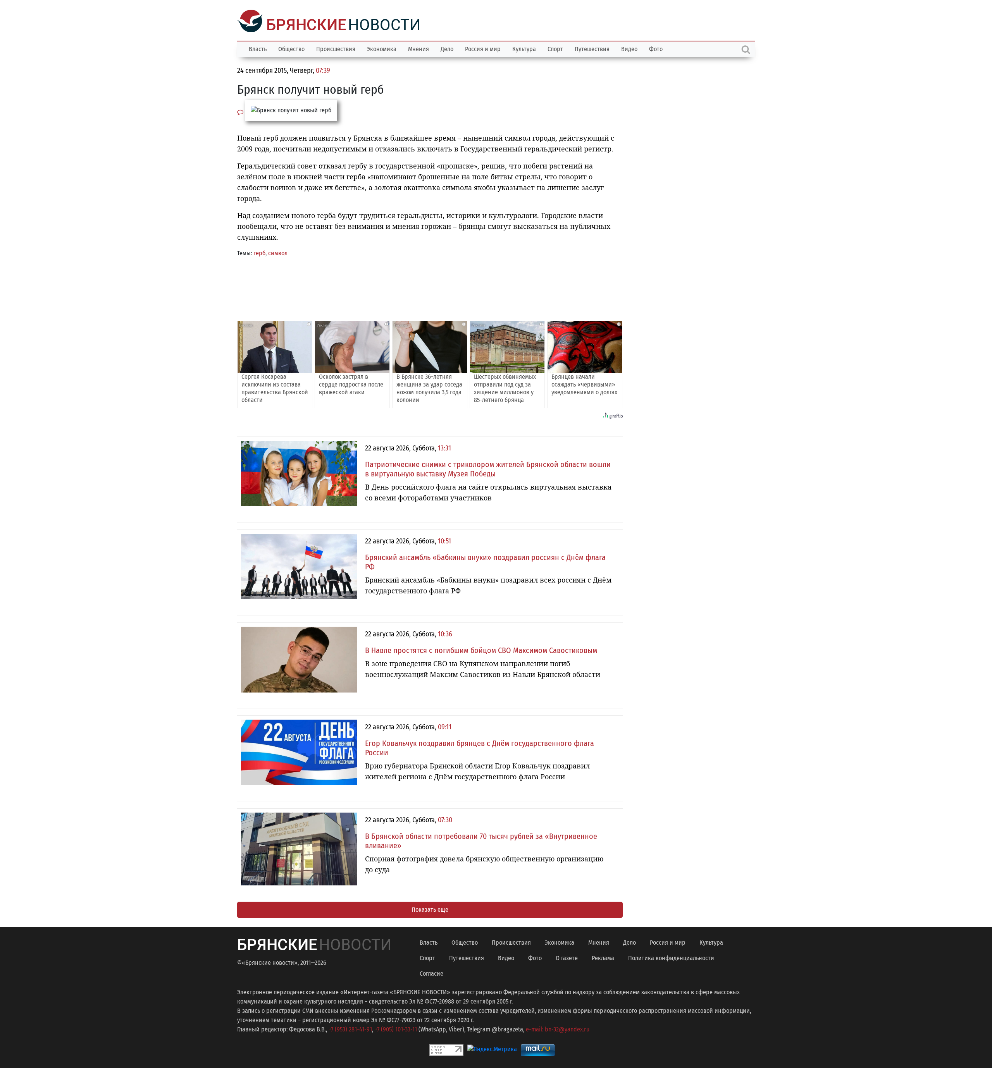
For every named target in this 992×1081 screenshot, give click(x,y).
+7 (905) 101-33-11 (396, 1028)
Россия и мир (483, 48)
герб (259, 252)
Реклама (603, 957)
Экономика (381, 48)
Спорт (555, 48)
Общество (291, 48)
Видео (629, 48)
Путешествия (592, 48)
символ (278, 252)
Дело (447, 48)
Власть (258, 48)
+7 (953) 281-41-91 (350, 1028)
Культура (524, 48)
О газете (567, 957)
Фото (656, 48)
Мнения (418, 48)
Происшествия (335, 48)
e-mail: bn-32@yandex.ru (557, 1028)
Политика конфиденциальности (671, 957)
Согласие (431, 972)
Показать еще (430, 909)
